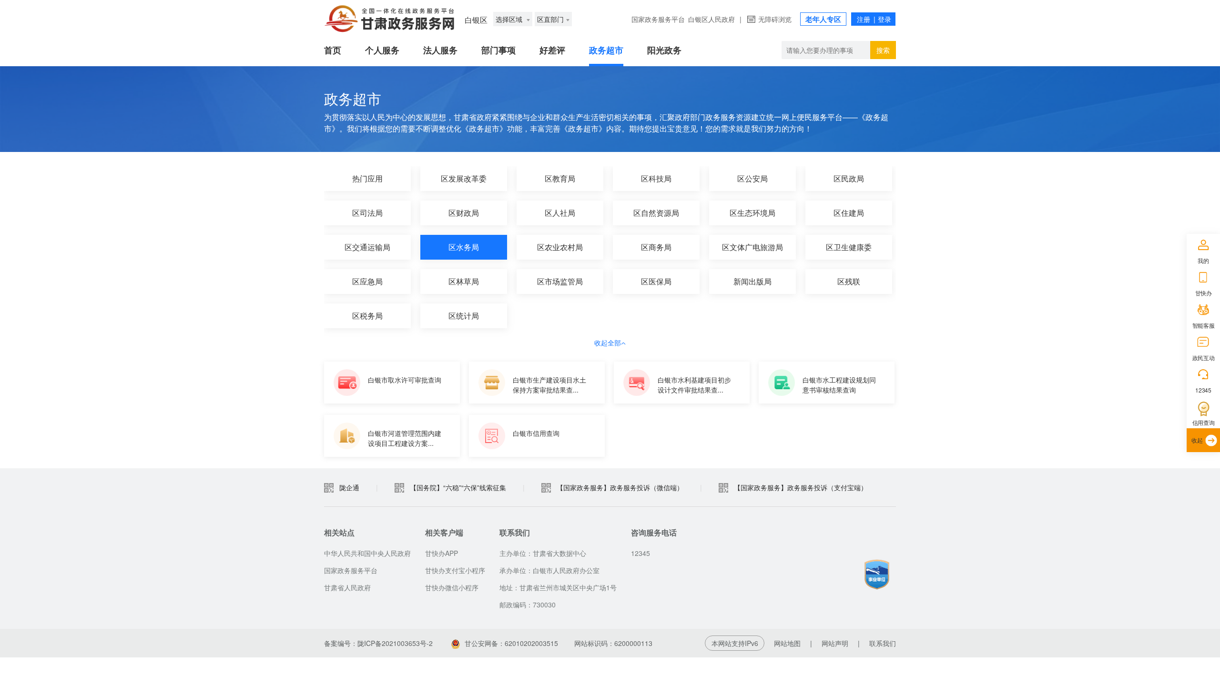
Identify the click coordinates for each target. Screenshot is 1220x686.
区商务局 (656, 247)
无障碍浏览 (775, 19)
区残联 (848, 281)
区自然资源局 (656, 212)
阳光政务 (664, 50)
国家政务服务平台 (658, 19)
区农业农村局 (560, 247)
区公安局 (752, 178)
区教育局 (560, 178)
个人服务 (382, 50)
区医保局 (656, 281)
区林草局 (463, 281)
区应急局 (367, 281)
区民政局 (849, 178)
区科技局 (656, 178)
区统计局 (463, 315)
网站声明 (835, 643)
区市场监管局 (560, 281)
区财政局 (463, 212)
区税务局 (367, 315)
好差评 (552, 50)
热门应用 (367, 178)
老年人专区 (823, 19)
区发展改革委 (464, 178)
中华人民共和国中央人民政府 (367, 553)
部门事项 (498, 50)
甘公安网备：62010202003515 (511, 643)
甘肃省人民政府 (347, 587)
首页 (332, 50)
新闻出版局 (752, 281)
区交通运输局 (367, 247)
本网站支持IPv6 (735, 643)
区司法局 (367, 212)
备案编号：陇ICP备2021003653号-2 (378, 643)
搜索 (883, 50)
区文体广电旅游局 (752, 247)
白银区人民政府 (711, 19)
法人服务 (440, 50)
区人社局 (560, 212)
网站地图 (787, 643)
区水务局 (463, 247)
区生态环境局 (752, 212)
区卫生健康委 (849, 247)
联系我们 (882, 643)
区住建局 (849, 212)
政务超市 (606, 50)
